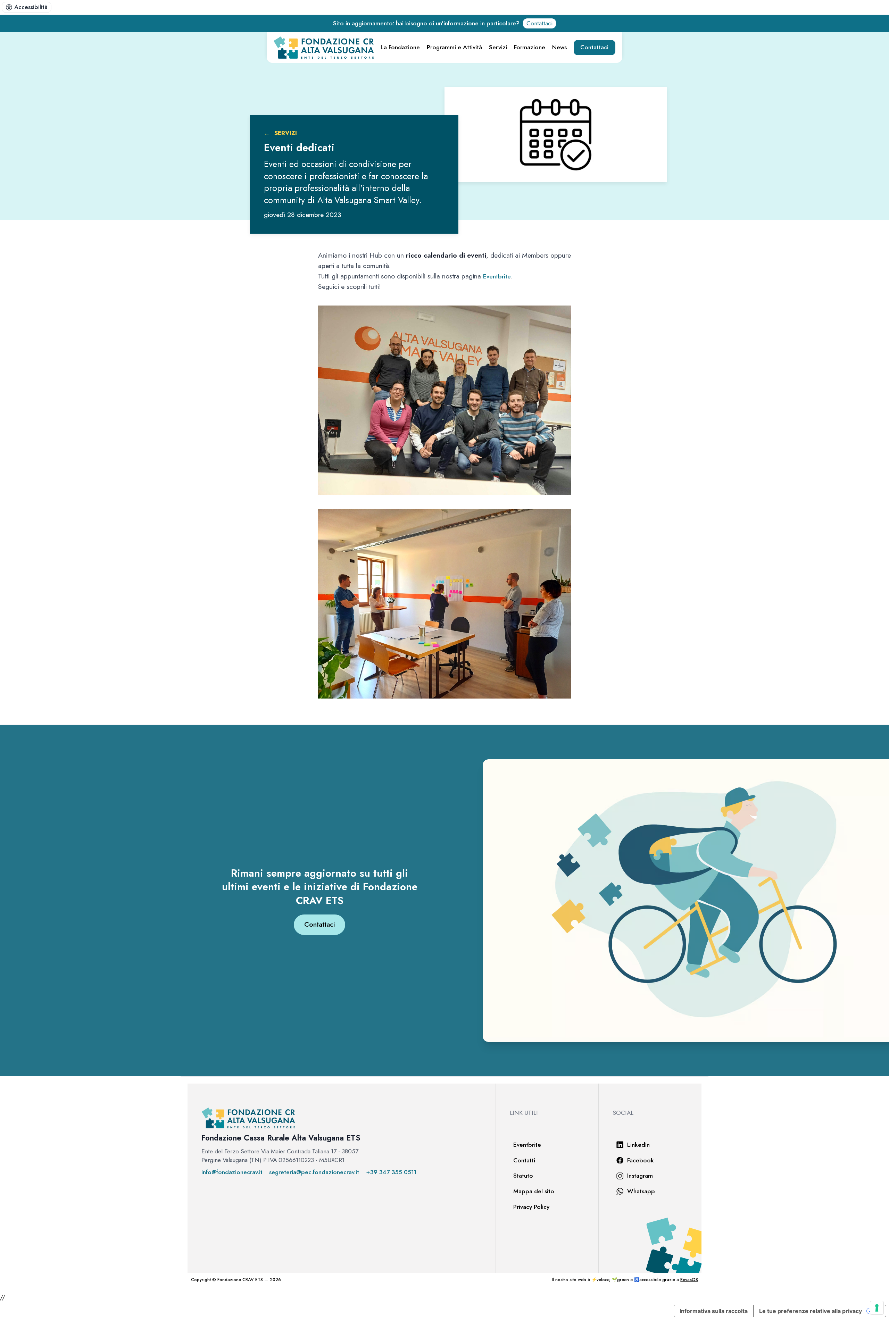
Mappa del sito (533, 1191)
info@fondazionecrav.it (232, 1172)
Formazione (529, 47)
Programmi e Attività (454, 47)
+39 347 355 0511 (391, 1172)
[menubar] (26, 7)
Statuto (523, 1175)
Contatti (524, 1160)
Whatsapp (641, 1191)
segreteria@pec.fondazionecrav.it (314, 1172)
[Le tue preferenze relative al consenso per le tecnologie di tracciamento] (876, 1307)
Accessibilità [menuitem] (31, 6)
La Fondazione (400, 47)
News (559, 47)
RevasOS (689, 1280)
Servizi (498, 47)
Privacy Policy (531, 1206)
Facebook (640, 1160)
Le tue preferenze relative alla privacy (810, 1311)
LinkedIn (638, 1144)
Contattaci (539, 23)
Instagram (640, 1175)
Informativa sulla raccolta (714, 1311)
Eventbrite (497, 276)
